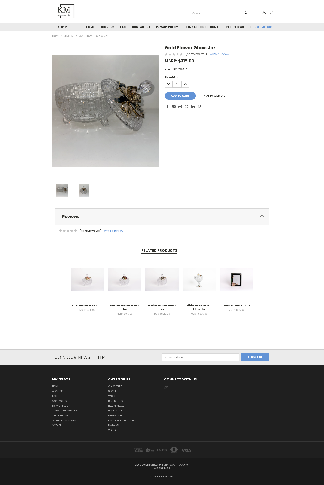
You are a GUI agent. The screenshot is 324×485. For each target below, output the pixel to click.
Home (90, 27)
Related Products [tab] (159, 250)
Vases (111, 396)
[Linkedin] (193, 106)
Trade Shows (234, 27)
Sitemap (56, 425)
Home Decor (115, 410)
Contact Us (141, 27)
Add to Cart (87, 278)
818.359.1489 (263, 27)
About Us (107, 27)
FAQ (123, 27)
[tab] (162, 216)
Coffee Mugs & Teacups (122, 420)
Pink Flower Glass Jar (87, 305)
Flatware (113, 425)
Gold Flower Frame (236, 305)
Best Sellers (115, 400)
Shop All (113, 391)
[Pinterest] (199, 106)
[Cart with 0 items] (271, 12)
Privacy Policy (167, 27)
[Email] (174, 106)
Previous (314, 473)
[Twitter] (186, 106)
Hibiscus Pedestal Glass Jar (199, 307)
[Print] (180, 106)
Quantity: (171, 77)
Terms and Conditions (201, 27)
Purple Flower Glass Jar (124, 307)
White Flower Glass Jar (162, 307)
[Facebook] (167, 106)
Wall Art (113, 430)
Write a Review (219, 54)
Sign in (56, 420)
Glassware (115, 386)
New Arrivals (116, 405)
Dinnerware (115, 415)
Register (70, 420)
